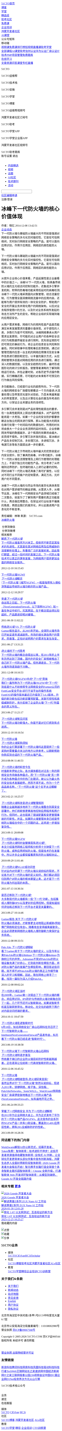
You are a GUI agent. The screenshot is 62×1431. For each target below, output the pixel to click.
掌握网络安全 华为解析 (26, 1111)
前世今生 (15, 767)
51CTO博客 (14, 1263)
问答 (14, 63)
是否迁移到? (16, 895)
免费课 (5, 23)
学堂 (4, 11)
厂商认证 (51, 51)
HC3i (28, 1255)
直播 (30, 63)
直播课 (37, 47)
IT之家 (8, 1375)
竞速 (11, 598)
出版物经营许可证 (23, 1352)
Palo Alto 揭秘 (17, 947)
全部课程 (6, 51)
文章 (4, 63)
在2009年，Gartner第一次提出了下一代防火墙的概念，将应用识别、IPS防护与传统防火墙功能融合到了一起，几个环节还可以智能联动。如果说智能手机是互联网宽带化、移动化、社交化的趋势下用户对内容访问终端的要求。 (31, 1003)
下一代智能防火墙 (27, 1051)
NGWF (21, 574)
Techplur (35, 1255)
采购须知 (14, 743)
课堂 (19, 63)
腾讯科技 (17, 1367)
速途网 (39, 1371)
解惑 (11, 538)
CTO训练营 (44, 1271)
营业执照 (7, 1352)
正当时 (13, 991)
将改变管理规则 (22, 803)
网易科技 (27, 1367)
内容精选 (13, 165)
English (12, 1301)
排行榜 (21, 47)
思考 (13, 651)
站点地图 (13, 1294)
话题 (10, 173)
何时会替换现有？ (23, 843)
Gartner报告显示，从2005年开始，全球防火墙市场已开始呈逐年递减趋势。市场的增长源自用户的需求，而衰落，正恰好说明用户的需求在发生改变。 (30, 634)
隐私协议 (13, 1308)
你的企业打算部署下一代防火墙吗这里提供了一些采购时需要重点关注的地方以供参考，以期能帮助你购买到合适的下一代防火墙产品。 (30, 751)
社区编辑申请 (9, 195)
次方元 (26, 1379)
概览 (11, 578)
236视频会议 (37, 1375)
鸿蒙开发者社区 (10, 31)
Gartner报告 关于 (18, 919)
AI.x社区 (55, 1263)
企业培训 (6, 27)
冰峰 (4, 520)
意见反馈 (13, 1298)
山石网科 (43, 1051)
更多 (18, 1186)
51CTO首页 (8, 3)
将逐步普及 (15, 1055)
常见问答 (14, 718)
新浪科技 (6, 1367)
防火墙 (11, 520)
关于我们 (13, 1286)
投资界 (18, 1379)
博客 (4, 7)
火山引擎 (35, 1379)
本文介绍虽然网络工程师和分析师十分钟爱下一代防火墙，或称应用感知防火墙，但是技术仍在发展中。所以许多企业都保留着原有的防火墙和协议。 (30, 851)
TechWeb (12, 1371)
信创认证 (30, 51)
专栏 (25, 63)
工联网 (16, 1375)
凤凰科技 (38, 1367)
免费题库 (27, 55)
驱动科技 (49, 1367)
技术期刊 (13, 181)
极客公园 (25, 1375)
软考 (22, 51)
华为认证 (41, 51)
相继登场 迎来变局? (24, 1079)
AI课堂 (5, 35)
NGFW (21, 839)
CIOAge (20, 1255)
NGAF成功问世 (18, 867)
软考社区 (6, 19)
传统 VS (18, 626)
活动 (10, 185)
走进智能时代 (17, 1023)
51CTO (12, 1255)
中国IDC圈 (51, 1375)
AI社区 (12, 177)
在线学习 (6, 59)
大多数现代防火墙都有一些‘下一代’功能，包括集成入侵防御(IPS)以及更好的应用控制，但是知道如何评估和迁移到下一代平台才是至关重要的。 (30, 903)
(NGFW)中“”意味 (24, 679)
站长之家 (29, 1371)
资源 (9, 63)
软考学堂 (46, 47)
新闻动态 (13, 1290)
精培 (24, 1271)
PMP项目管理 (14, 55)
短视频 (29, 47)
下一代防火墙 (9, 574)
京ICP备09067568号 (24, 1330)
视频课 (5, 47)
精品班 (5, 15)
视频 (10, 169)
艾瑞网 (20, 1371)
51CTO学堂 (14, 1271)
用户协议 (13, 1304)
